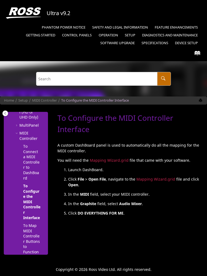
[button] (17, 125)
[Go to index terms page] (195, 54)
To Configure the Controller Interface (95, 100)
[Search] (164, 79)
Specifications (155, 43)
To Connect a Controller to (31, 162)
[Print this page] (201, 101)
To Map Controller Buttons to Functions (31, 241)
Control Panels (77, 35)
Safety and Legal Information (120, 27)
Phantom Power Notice (63, 27)
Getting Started (40, 35)
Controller (44, 100)
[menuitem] (63, 28)
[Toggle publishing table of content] (5, 113)
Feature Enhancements (176, 27)
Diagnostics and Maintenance (170, 35)
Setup (130, 35)
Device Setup (186, 43)
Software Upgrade (117, 43)
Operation (108, 35)
